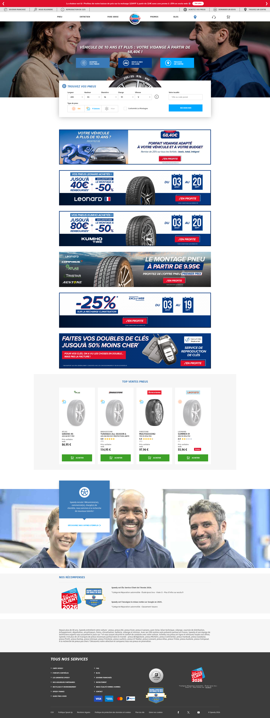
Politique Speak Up (65, 712)
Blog (175, 16)
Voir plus (198, 3)
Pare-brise (113, 16)
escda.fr (208, 687)
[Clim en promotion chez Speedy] (135, 310)
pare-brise (155, 630)
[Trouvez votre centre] (195, 16)
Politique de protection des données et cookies (113, 712)
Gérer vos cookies (156, 712)
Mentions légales (83, 712)
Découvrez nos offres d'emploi (83, 525)
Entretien (85, 16)
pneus (111, 630)
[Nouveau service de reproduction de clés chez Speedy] (135, 351)
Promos (154, 16)
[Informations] (157, 96)
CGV (52, 712)
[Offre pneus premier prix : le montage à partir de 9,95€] (135, 269)
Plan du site (139, 712)
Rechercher (185, 108)
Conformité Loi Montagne (138, 108)
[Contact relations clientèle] (214, 16)
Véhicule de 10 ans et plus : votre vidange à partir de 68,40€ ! (135, 49)
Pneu (59, 16)
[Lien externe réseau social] (178, 712)
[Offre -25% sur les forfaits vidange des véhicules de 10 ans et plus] (135, 147)
